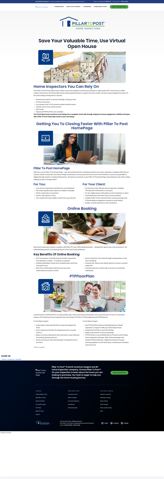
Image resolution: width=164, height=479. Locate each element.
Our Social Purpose (41, 404)
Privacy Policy (66, 425)
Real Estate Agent (72, 407)
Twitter (3, 359)
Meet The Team (40, 411)
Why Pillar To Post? (41, 397)
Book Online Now (119, 6)
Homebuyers (71, 404)
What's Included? (72, 397)
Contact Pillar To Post (41, 394)
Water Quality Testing (105, 407)
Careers (38, 414)
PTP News (38, 407)
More (101, 411)
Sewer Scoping (104, 404)
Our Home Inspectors (73, 401)
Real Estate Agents (73, 6)
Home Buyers (59, 6)
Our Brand (87, 6)
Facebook (10, 359)
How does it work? (73, 394)
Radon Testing (104, 401)
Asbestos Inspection (105, 394)
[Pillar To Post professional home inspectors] (42, 6)
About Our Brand (40, 401)
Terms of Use (76, 425)
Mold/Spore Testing (105, 397)
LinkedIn (18, 359)
